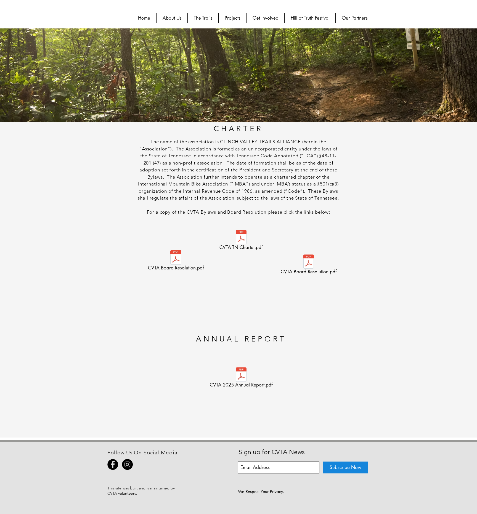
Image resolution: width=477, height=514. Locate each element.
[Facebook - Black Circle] (112, 464)
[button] (172, 18)
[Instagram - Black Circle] (127, 464)
